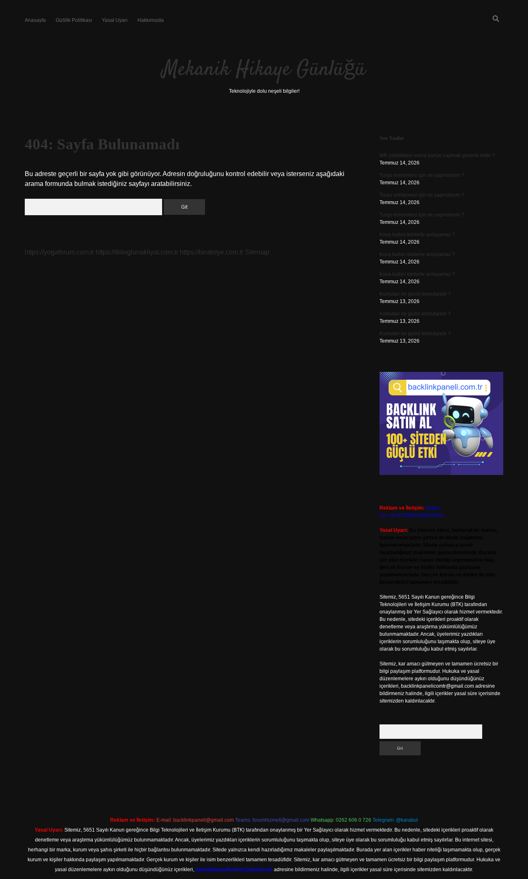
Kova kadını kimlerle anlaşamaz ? (417, 234)
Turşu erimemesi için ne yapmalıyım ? (422, 175)
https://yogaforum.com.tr (59, 252)
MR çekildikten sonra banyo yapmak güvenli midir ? (437, 155)
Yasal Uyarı (114, 20)
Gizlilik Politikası (74, 20)
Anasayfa (35, 20)
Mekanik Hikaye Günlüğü (264, 70)
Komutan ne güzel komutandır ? (415, 294)
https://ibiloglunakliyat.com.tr (137, 252)
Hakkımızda (150, 20)
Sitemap (257, 252)
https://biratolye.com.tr (211, 252)
